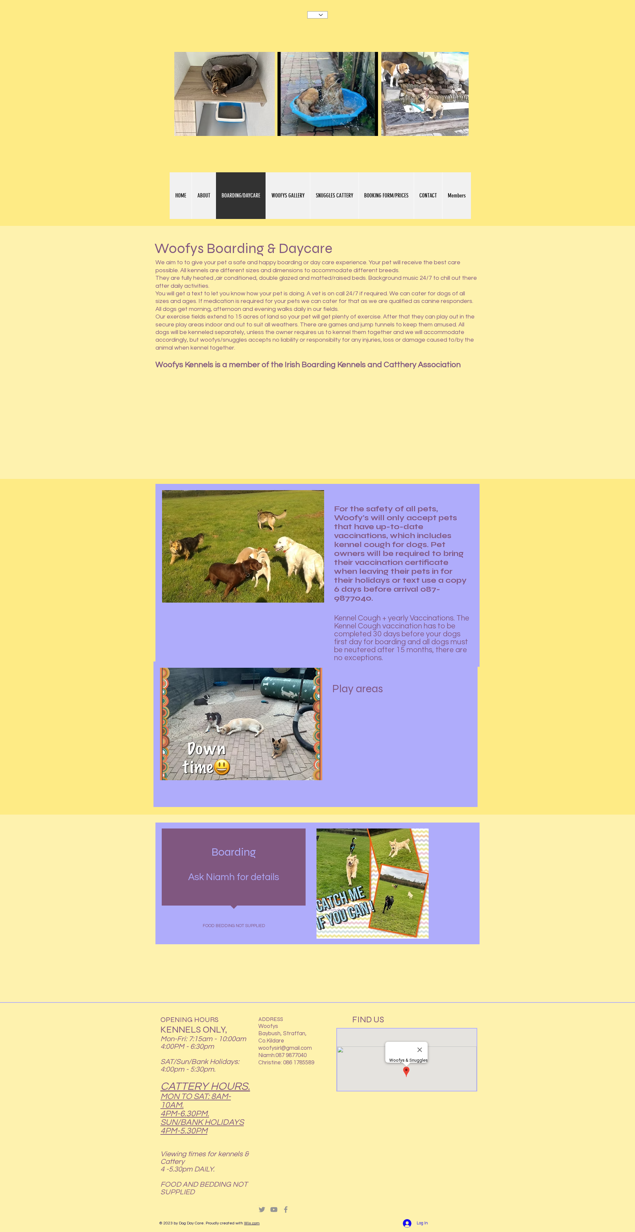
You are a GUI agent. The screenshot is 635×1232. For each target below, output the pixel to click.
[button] (369, 128)
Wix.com (252, 1223)
